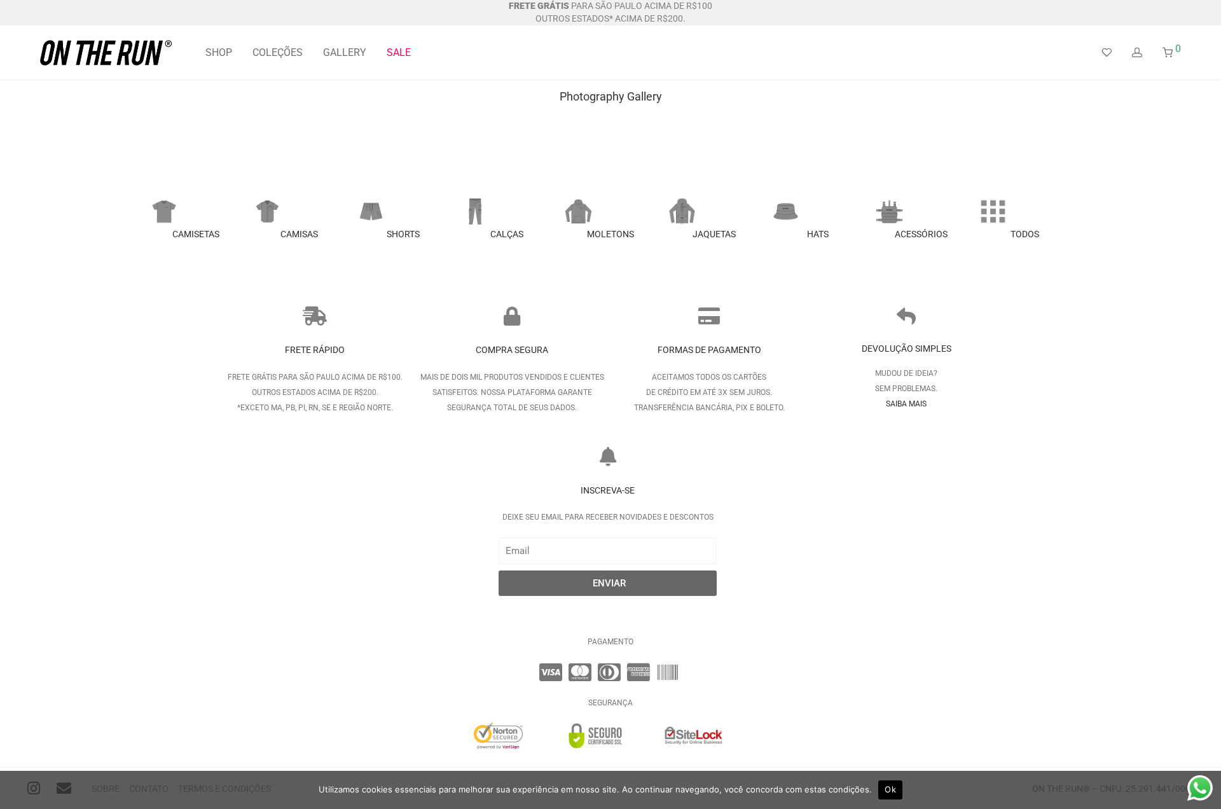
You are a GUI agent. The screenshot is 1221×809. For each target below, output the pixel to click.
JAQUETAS (714, 234)
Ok (890, 789)
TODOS (1025, 234)
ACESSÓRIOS (921, 234)
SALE (399, 52)
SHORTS (403, 234)
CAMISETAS (195, 234)
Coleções (277, 52)
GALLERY (344, 52)
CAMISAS (299, 234)
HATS (818, 234)
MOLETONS (610, 234)
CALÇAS (506, 234)
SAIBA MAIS (906, 403)
